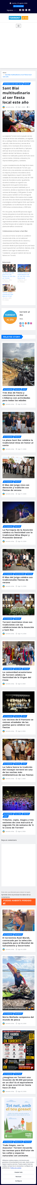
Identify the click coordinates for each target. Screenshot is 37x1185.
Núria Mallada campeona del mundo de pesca (18, 1018)
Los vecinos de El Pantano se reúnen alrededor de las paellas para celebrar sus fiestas (18, 723)
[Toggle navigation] (18, 26)
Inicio (4, 72)
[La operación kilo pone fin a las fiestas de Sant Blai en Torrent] (9, 268)
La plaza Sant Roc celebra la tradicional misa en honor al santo (18, 443)
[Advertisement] (18, 47)
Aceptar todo (19, 1172)
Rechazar (18, 1176)
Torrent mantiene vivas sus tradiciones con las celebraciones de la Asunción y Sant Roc (18, 626)
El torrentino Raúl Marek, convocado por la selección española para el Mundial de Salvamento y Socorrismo (18, 941)
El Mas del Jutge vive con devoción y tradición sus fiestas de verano (16, 487)
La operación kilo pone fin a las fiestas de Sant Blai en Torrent (9, 275)
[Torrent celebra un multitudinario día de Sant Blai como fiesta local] (24, 268)
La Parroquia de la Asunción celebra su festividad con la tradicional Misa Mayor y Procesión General (18, 533)
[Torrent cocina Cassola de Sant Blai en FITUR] (9, 288)
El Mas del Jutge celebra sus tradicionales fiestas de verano (18, 580)
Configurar (18, 1181)
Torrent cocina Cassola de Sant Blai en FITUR (8, 294)
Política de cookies (15, 1168)
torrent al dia (10, 107)
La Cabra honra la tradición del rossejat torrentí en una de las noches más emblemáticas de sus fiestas (18, 771)
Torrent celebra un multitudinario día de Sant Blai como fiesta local (24, 275)
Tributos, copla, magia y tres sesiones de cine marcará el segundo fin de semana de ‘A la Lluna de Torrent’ (18, 823)
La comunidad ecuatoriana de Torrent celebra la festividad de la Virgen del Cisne (17, 676)
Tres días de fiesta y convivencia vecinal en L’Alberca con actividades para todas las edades (16, 396)
